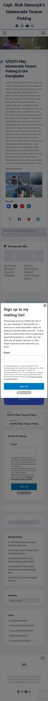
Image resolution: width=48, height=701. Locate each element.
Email (6, 353)
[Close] (45, 305)
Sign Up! (24, 386)
